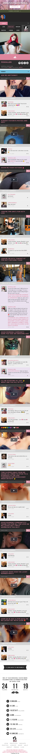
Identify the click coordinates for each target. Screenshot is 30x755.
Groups (18, 26)
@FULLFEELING (17, 296)
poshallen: (12, 158)
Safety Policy (21, 749)
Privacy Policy (15, 749)
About (9, 747)
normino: (11, 249)
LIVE (22, 747)
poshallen (6, 62)
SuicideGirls (26, 26)
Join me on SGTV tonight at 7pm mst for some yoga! (13, 259)
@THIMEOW (11, 317)
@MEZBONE (13, 297)
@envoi (12, 161)
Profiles (11, 26)
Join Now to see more (15, 667)
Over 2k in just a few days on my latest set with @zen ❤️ (14, 619)
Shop (18, 30)
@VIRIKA (15, 325)
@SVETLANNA (19, 321)
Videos (11, 30)
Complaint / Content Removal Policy (8, 752)
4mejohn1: (11, 111)
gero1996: (11, 463)
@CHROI (21, 324)
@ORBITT (21, 322)
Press (16, 747)
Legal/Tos (8, 749)
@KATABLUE (15, 324)
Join (3, 26)
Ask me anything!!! (9, 75)
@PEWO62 (18, 294)
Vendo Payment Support (24, 752)
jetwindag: (12, 600)
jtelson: (11, 513)
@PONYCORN (17, 319)
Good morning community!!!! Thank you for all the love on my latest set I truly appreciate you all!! (15, 525)
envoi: (10, 149)
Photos (3, 30)
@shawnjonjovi (14, 371)
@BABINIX (14, 322)
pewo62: (11, 102)
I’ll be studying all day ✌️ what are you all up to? (13, 381)
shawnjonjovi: (13, 360)
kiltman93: (12, 194)
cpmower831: (12, 202)
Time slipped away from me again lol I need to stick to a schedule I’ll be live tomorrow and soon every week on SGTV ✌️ (14, 475)
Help (26, 745)
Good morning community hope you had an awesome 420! (15, 332)
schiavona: (12, 454)
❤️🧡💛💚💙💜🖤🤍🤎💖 (10, 427)
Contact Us (17, 752)
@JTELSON (11, 294)
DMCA (11, 749)
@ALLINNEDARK (21, 317)
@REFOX (24, 319)
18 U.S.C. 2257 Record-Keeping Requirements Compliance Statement (15, 751)
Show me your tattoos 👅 (12, 167)
